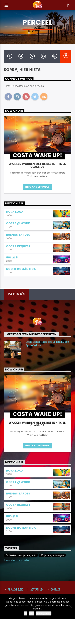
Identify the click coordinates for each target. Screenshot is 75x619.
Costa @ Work (18, 223)
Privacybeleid (15, 589)
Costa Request (18, 246)
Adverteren (37, 589)
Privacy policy (43, 613)
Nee (31, 613)
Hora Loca (15, 212)
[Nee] (70, 606)
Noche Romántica (21, 269)
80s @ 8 (12, 257)
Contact (56, 589)
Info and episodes (37, 186)
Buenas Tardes (18, 235)
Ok (25, 613)
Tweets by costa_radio (16, 560)
